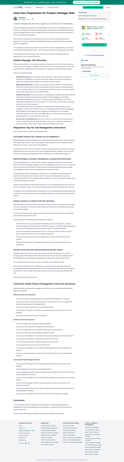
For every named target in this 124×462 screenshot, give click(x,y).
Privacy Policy (70, 460)
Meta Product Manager (91, 427)
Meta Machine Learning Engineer (72, 437)
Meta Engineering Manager (92, 442)
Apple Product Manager (92, 432)
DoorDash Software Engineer (49, 428)
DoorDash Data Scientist (70, 428)
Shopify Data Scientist (69, 430)
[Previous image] (80, 35)
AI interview (22, 438)
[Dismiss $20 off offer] (122, 2)
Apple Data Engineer (69, 433)
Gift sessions (22, 440)
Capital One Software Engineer (49, 433)
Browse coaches (23, 435)
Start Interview (94, 75)
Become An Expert (26, 430)
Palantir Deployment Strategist (49, 442)
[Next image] (108, 35)
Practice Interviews (24, 433)
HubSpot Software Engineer (49, 435)
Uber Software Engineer (47, 444)
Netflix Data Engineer (69, 435)
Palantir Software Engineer (48, 430)
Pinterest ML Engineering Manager (72, 442)
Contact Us (22, 428)
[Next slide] (106, 68)
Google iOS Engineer (46, 437)
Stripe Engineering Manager (93, 447)
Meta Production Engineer (48, 440)
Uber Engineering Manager (92, 449)
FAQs (20, 425)
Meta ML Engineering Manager (72, 440)
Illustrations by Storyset (81, 460)
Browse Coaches (53, 7)
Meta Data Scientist (68, 425)
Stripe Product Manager (92, 454)
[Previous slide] (82, 68)
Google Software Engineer (48, 425)
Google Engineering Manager (93, 445)
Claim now (87, 2)
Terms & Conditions (61, 460)
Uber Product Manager (91, 452)
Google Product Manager (92, 430)
